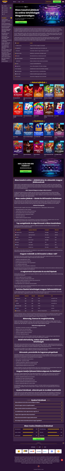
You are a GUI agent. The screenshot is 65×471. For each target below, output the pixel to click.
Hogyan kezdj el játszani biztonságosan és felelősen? (7, 24)
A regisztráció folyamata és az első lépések (6, 41)
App (19, 1)
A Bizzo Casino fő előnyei (6, 56)
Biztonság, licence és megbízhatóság (5, 34)
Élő (23, 1)
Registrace (18, 90)
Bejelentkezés (48, 1)
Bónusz (14, 1)
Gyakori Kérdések (5, 61)
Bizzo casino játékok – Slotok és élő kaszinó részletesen (7, 50)
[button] (38, 402)
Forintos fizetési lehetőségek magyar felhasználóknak (5, 37)
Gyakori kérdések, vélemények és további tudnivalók (6, 20)
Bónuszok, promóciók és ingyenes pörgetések (6, 27)
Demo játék (18, 92)
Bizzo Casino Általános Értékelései (6, 59)
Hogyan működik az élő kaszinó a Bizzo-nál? (6, 43)
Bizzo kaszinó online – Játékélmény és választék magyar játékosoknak (6, 54)
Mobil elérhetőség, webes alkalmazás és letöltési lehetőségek (6, 30)
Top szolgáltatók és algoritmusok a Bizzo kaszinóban (5, 47)
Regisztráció (57, 1)
